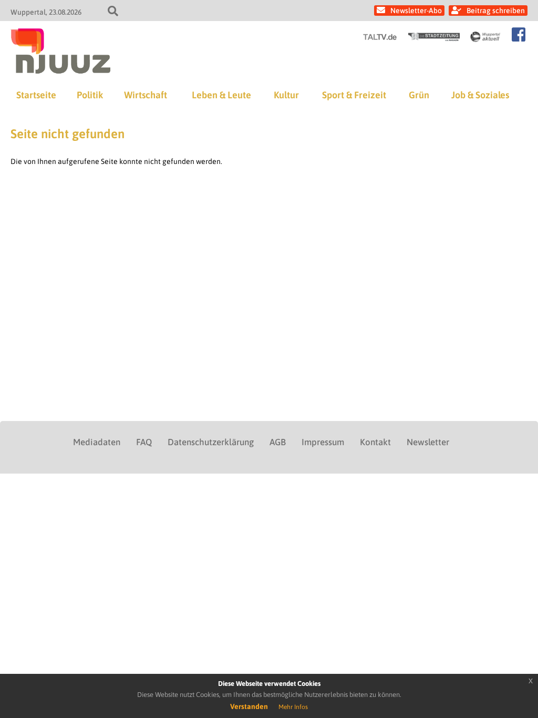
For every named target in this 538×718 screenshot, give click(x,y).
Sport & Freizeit (354, 94)
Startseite (36, 94)
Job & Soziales (480, 94)
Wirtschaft (145, 94)
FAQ (144, 442)
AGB (278, 442)
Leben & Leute (221, 94)
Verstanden (249, 706)
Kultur (286, 94)
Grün (419, 94)
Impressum (323, 442)
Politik (90, 94)
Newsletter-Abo (416, 10)
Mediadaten (96, 442)
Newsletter (428, 442)
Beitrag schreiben (496, 10)
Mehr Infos (293, 707)
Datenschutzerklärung (211, 442)
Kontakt (375, 442)
